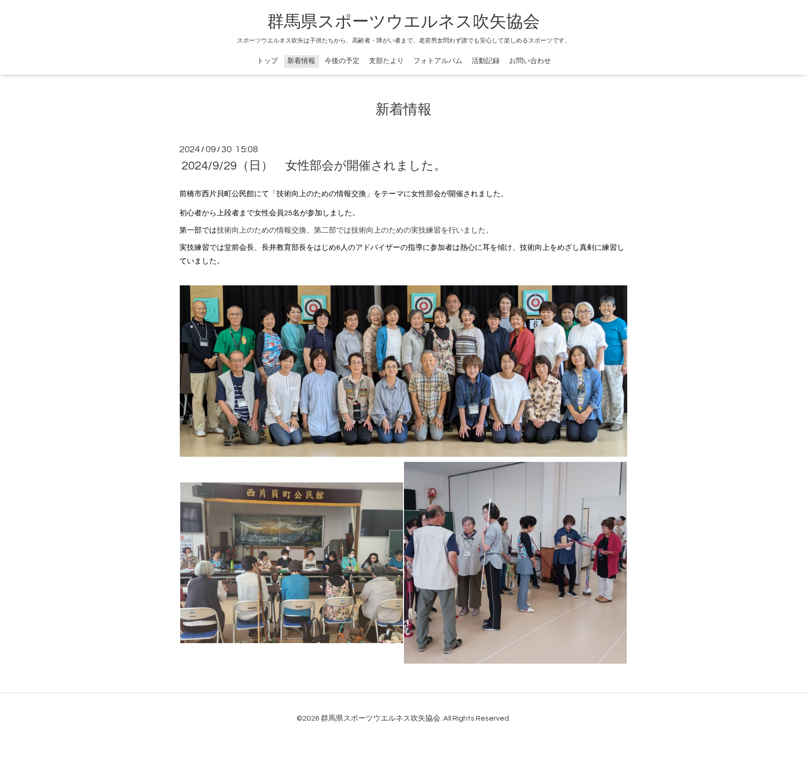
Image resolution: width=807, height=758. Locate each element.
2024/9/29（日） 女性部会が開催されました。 (314, 166)
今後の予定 (342, 60)
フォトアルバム (437, 60)
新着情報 (301, 60)
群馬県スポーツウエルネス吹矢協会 (403, 22)
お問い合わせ (530, 60)
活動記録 (486, 60)
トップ (267, 60)
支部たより (386, 60)
